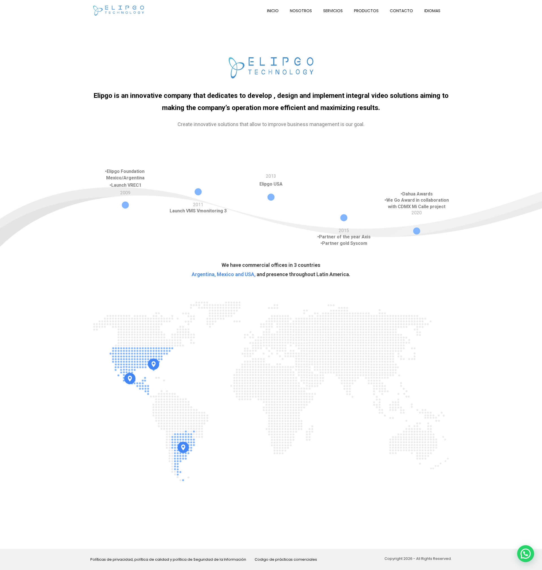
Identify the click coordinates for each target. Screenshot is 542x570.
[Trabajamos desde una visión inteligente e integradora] (118, 11)
